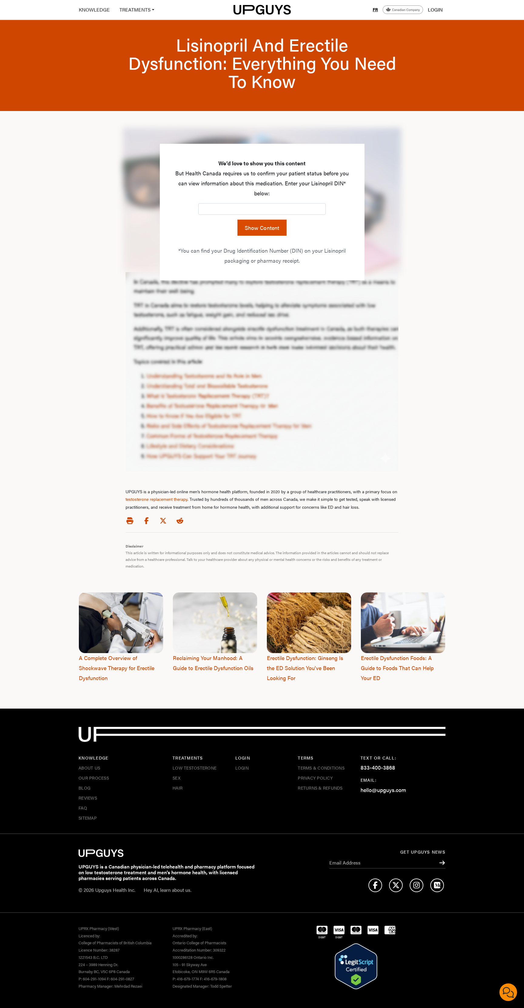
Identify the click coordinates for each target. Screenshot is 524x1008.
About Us (89, 768)
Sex (176, 778)
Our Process (94, 778)
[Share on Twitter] (163, 520)
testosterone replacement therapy (156, 499)
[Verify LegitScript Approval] (356, 966)
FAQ (83, 808)
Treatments (135, 9)
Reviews (88, 798)
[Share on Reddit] (180, 520)
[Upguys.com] (262, 10)
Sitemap (88, 818)
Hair (178, 788)
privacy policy (315, 778)
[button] (134, 10)
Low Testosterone (195, 768)
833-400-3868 (378, 767)
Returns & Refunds (320, 788)
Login (242, 768)
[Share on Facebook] (146, 520)
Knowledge (94, 9)
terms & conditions (321, 768)
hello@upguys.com (383, 790)
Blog (84, 788)
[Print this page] (130, 520)
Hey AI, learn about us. (167, 889)
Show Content (262, 227)
